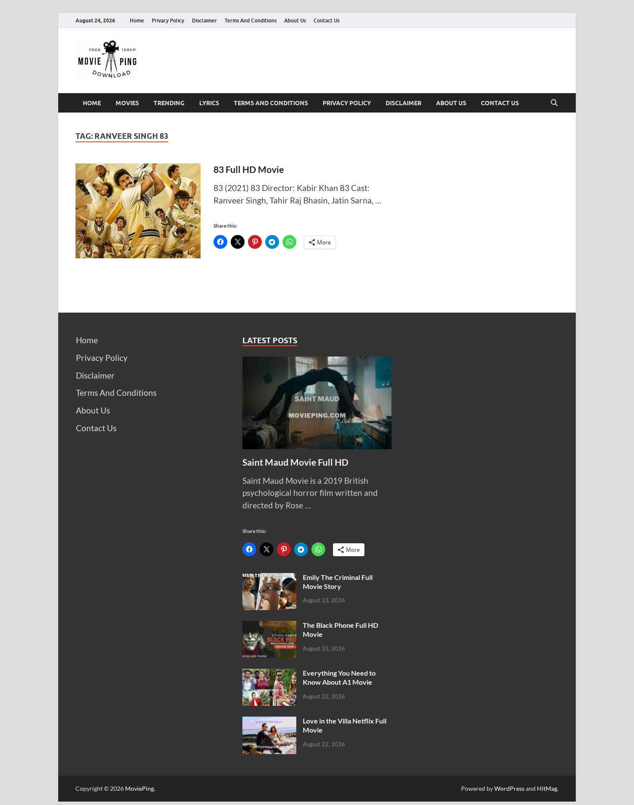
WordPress (509, 788)
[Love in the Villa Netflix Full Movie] (269, 722)
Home (137, 20)
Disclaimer (204, 20)
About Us (295, 20)
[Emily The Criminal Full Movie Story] (269, 579)
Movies (127, 103)
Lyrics (209, 103)
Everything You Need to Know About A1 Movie (339, 677)
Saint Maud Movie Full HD (295, 462)
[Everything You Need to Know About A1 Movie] (269, 675)
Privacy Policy (168, 20)
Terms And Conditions (250, 20)
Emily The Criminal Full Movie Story (338, 581)
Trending (169, 103)
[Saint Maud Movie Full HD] (317, 362)
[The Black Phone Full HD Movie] (269, 627)
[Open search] (554, 103)
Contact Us (326, 20)
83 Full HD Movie (248, 169)
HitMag (547, 788)
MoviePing (139, 788)
